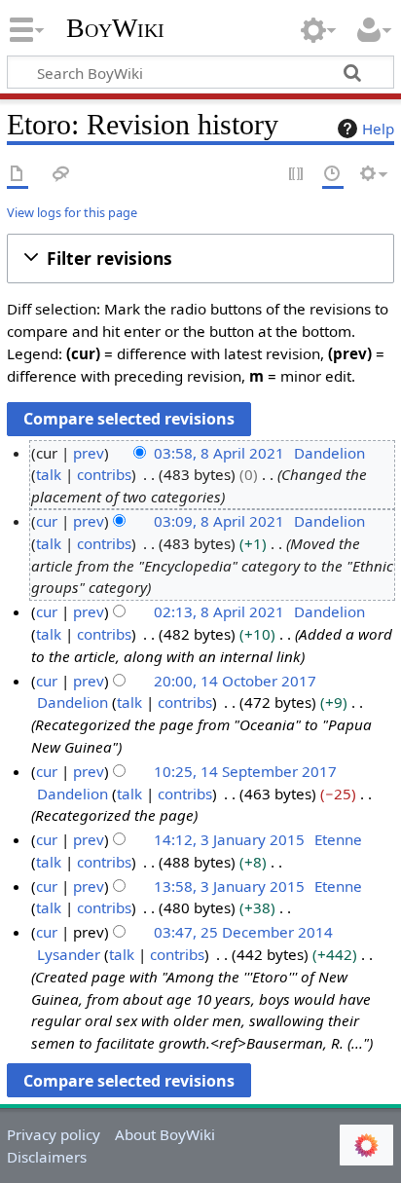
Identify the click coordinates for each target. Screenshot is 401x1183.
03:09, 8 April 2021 (219, 521)
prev (88, 452)
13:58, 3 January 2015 (229, 886)
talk (48, 474)
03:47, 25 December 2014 (243, 932)
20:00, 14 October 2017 (235, 680)
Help (378, 128)
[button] (200, 258)
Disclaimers (47, 1156)
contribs (104, 474)
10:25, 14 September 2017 (245, 771)
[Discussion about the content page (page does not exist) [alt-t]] (61, 175)
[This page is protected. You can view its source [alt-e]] (297, 175)
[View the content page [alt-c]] (17, 175)
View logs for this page (72, 212)
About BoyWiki (165, 1134)
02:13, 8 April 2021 (219, 611)
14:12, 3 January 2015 (229, 839)
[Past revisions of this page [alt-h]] (333, 175)
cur (46, 521)
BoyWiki (115, 28)
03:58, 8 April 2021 (219, 452)
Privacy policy (53, 1134)
